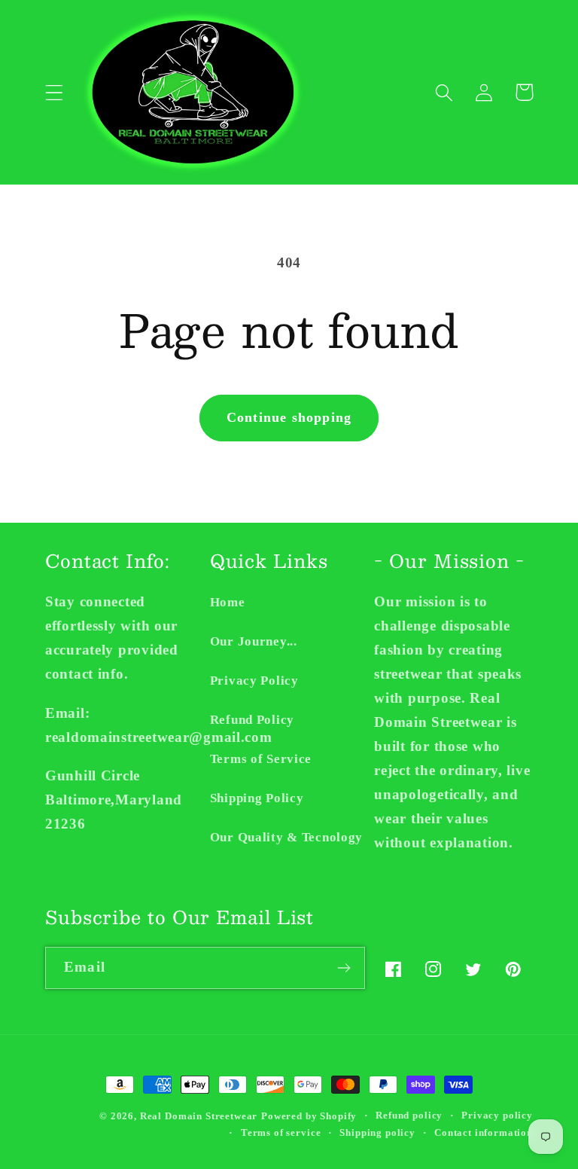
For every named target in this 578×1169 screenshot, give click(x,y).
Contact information (483, 1132)
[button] (55, 92)
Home (227, 602)
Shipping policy (377, 1132)
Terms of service (281, 1132)
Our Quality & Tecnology (287, 837)
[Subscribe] (344, 968)
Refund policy (409, 1115)
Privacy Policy (254, 680)
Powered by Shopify (309, 1116)
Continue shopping (289, 417)
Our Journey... (253, 641)
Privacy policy (497, 1115)
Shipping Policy (257, 798)
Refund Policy (252, 720)
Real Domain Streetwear (198, 1116)
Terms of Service (261, 759)
